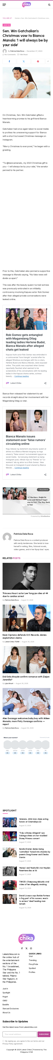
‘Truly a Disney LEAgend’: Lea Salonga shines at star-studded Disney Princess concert (33, 836)
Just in (7, 25)
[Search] (49, 5)
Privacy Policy (8, 1044)
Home (17, 18)
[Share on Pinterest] (38, 61)
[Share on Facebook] (9, 61)
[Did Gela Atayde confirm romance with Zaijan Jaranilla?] (26, 659)
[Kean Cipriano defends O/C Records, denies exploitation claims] (26, 618)
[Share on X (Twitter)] (23, 61)
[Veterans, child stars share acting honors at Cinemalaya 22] (10, 822)
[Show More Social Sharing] (48, 61)
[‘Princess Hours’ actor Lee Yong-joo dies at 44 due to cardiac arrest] (26, 576)
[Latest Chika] (26, 5)
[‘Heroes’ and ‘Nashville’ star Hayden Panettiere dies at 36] (10, 871)
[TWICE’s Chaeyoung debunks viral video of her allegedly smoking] (10, 885)
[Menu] (4, 5)
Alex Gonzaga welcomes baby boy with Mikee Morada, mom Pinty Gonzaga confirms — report (26, 721)
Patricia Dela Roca (17, 51)
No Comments (10, 55)
